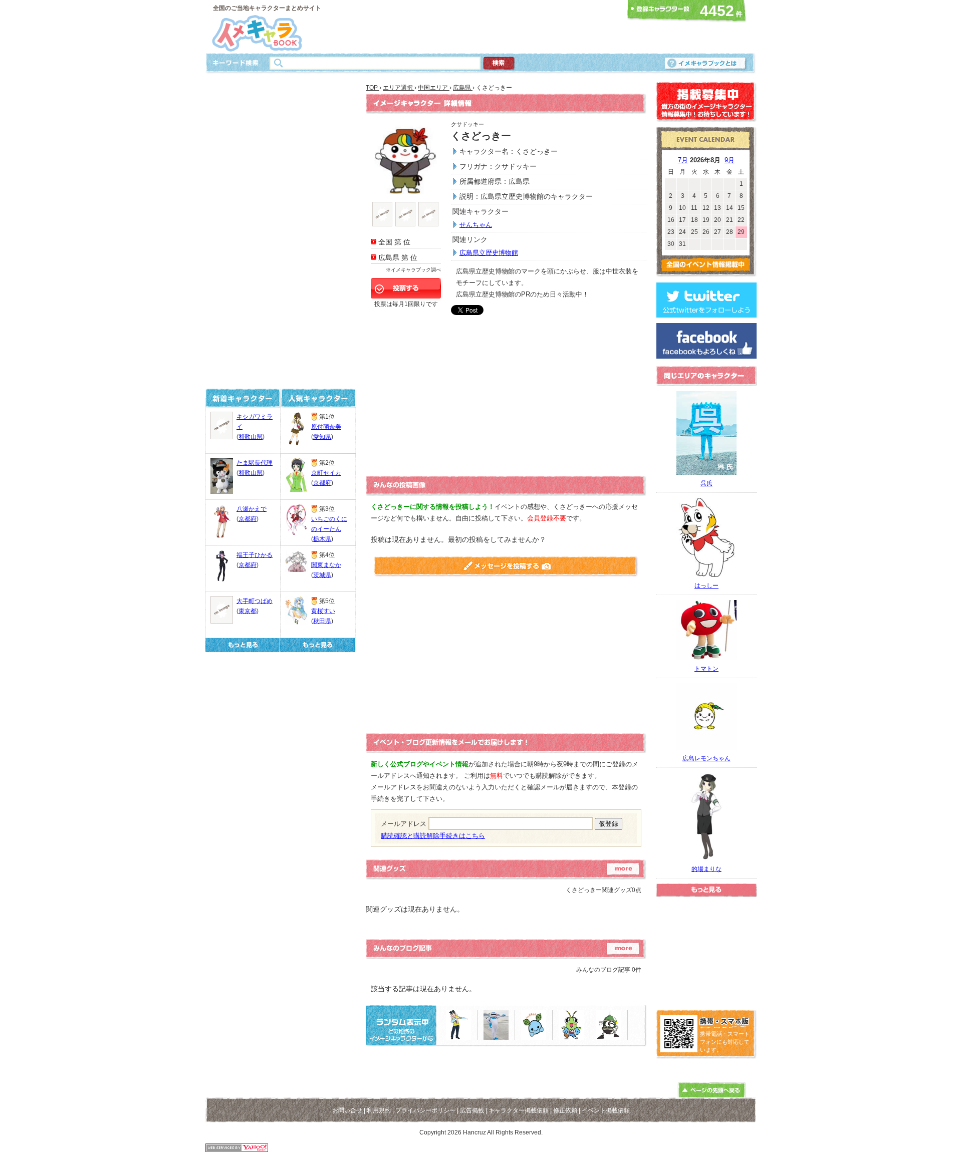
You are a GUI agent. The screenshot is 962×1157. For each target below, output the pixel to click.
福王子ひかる (254, 554)
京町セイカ (326, 472)
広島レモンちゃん (706, 758)
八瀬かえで (251, 508)
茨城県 (322, 574)
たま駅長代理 (254, 462)
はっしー (706, 585)
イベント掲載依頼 (606, 1110)
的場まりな (706, 869)
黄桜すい (323, 611)
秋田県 (322, 621)
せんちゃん (475, 224)
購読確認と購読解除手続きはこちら (433, 835)
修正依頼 (565, 1110)
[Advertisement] (478, 27)
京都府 (247, 518)
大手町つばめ (254, 601)
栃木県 (322, 538)
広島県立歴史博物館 (488, 252)
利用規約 (379, 1110)
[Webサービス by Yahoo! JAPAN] (236, 1149)
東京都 (247, 611)
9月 (730, 160)
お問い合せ (347, 1110)
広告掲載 (472, 1110)
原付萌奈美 (326, 426)
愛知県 (322, 436)
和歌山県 (250, 436)
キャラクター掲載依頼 (519, 1110)
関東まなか (326, 564)
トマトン (706, 668)
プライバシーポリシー (425, 1110)
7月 (683, 160)
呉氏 (706, 483)
